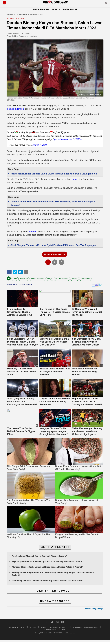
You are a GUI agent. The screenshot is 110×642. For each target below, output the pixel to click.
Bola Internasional (61, 279)
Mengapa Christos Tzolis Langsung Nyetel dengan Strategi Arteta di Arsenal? (47, 567)
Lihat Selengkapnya (94, 608)
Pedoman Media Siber (59, 627)
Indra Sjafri (24, 279)
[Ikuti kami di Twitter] (52, 622)
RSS (63, 629)
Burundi (32, 231)
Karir (43, 627)
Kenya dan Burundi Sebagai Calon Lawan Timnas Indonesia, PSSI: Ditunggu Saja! (54, 173)
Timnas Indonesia (15, 109)
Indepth (56, 9)
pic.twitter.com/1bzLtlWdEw (68, 139)
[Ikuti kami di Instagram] (57, 622)
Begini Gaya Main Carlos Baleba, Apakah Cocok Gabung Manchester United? (47, 561)
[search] (106, 3)
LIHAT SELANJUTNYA (54, 254)
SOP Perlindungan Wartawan (85, 627)
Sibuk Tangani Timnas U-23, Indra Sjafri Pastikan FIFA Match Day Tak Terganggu (53, 245)
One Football (85, 279)
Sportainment (69, 9)
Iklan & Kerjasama (50, 629)
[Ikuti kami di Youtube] (62, 622)
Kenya (75, 179)
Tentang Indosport (16, 627)
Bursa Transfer (41, 9)
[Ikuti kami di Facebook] (47, 622)
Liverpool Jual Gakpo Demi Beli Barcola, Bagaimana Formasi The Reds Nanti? (47, 580)
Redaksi (33, 627)
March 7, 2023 (40, 144)
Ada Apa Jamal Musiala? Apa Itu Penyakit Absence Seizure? (39, 556)
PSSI (15, 279)
